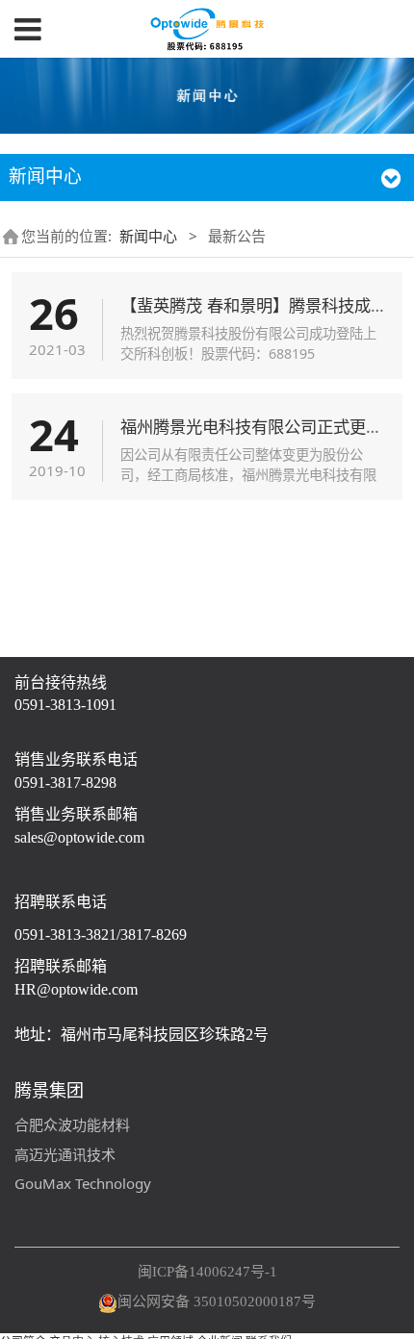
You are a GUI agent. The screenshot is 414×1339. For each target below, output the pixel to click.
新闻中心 (148, 235)
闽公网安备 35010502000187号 (216, 1301)
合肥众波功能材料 (72, 1124)
